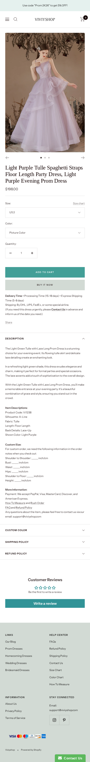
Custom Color (16, 530)
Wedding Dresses (16, 663)
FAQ (7, 507)
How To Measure (15, 503)
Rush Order (37, 503)
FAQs (52, 641)
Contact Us (56, 663)
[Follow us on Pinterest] (64, 720)
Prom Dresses (13, 648)
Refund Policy (24, 507)
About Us (11, 703)
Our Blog (10, 641)
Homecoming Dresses (18, 655)
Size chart (79, 203)
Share (8, 322)
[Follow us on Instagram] (54, 720)
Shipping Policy (17, 542)
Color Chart (56, 677)
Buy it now (45, 284)
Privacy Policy (13, 711)
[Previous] (7, 157)
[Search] (15, 19)
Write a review (45, 603)
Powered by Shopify (31, 749)
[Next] (83, 157)
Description (14, 338)
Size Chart (55, 670)
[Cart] (82, 19)
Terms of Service (15, 718)
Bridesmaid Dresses (17, 670)
